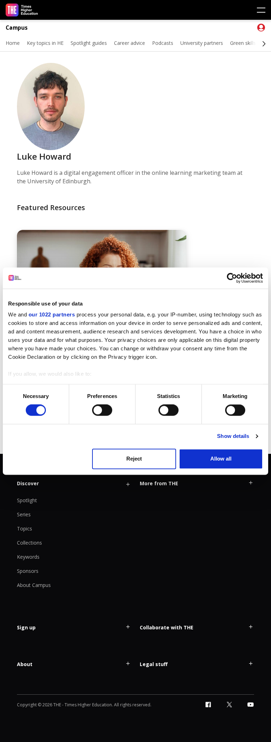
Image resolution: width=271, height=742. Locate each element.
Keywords (28, 556)
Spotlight (27, 500)
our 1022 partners (52, 314)
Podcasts (162, 43)
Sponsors (27, 571)
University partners (201, 43)
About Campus (34, 585)
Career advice (129, 43)
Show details (233, 436)
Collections (29, 542)
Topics (24, 528)
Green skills (243, 43)
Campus (17, 27)
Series (24, 514)
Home (13, 43)
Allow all (220, 459)
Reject (134, 459)
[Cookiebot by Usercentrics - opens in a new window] (232, 278)
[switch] (102, 410)
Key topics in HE (45, 43)
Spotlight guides (89, 43)
